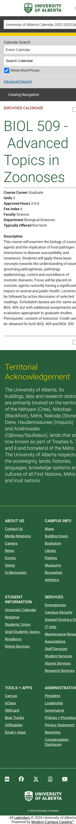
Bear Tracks (14, 718)
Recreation (53, 572)
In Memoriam (16, 572)
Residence (13, 639)
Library (50, 551)
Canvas (11, 696)
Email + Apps (15, 732)
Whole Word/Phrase (25, 70)
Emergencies (55, 605)
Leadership (54, 703)
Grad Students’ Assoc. (23, 632)
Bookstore (53, 543)
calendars (22, 817)
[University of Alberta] (42, 8)
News (9, 551)
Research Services (60, 671)
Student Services (58, 656)
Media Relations (18, 536)
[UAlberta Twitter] (36, 779)
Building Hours (56, 536)
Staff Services (56, 649)
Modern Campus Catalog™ (52, 822)
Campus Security (58, 612)
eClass (10, 703)
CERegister (14, 725)
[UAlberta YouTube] (64, 779)
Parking (51, 558)
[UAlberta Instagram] (50, 779)
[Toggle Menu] (8, 8)
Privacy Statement (60, 725)
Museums (53, 565)
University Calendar (20, 610)
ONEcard (12, 710)
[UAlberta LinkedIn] (7, 779)
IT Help (50, 627)
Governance (54, 710)
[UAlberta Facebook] (21, 779)
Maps (49, 529)
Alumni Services (58, 663)
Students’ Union (17, 624)
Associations (55, 641)
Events (10, 558)
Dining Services (17, 646)
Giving (10, 565)
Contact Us (14, 529)
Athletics (52, 580)
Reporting (52, 732)
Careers (11, 543)
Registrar (12, 617)
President (52, 696)
